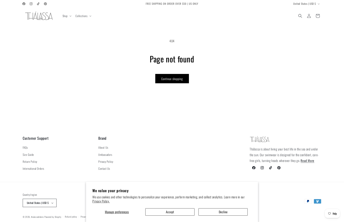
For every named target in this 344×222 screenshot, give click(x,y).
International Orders (33, 168)
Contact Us (104, 168)
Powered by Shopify (52, 216)
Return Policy (30, 161)
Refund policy (71, 216)
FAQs (25, 147)
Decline (223, 211)
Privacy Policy (105, 161)
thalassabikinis (37, 216)
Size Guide (28, 154)
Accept (170, 211)
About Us (103, 147)
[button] (66, 16)
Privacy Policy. (101, 201)
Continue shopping (172, 79)
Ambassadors (105, 154)
